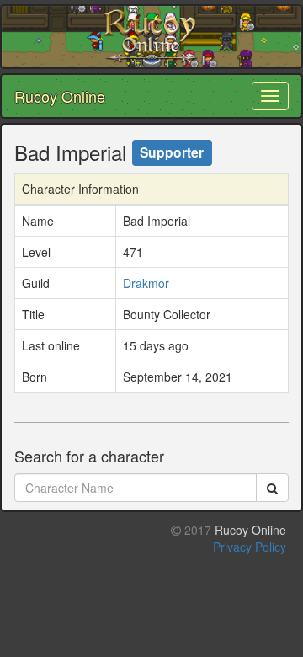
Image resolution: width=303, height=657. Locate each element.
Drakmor (146, 283)
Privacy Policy (249, 546)
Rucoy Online (59, 96)
